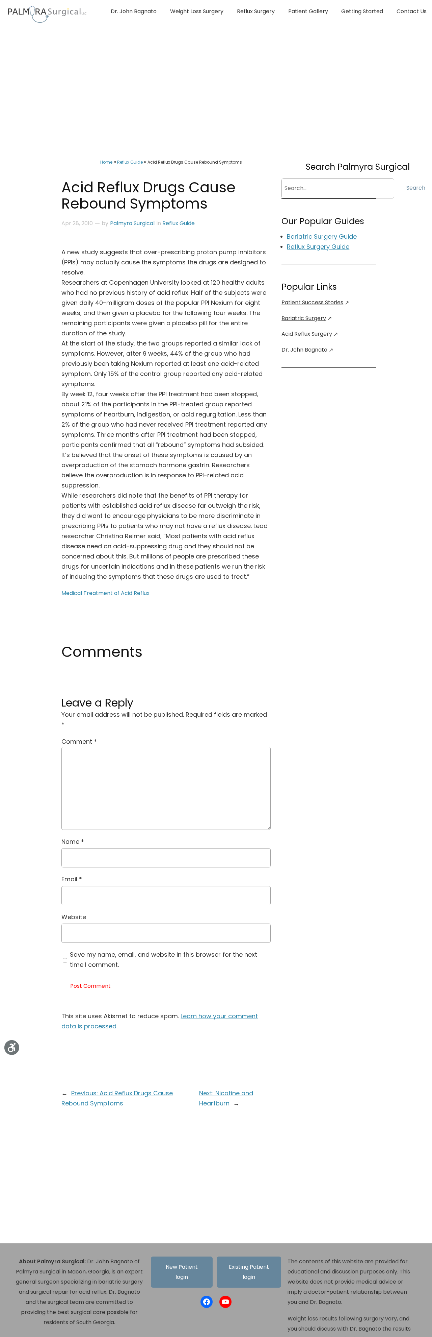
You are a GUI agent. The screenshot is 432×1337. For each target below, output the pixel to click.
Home (106, 162)
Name (72, 841)
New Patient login (182, 1272)
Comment (79, 741)
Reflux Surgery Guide (318, 246)
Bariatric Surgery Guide (322, 236)
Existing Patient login (249, 1272)
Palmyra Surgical (132, 223)
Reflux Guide (130, 162)
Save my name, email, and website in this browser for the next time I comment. (163, 959)
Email (71, 879)
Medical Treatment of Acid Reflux (105, 593)
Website (73, 917)
